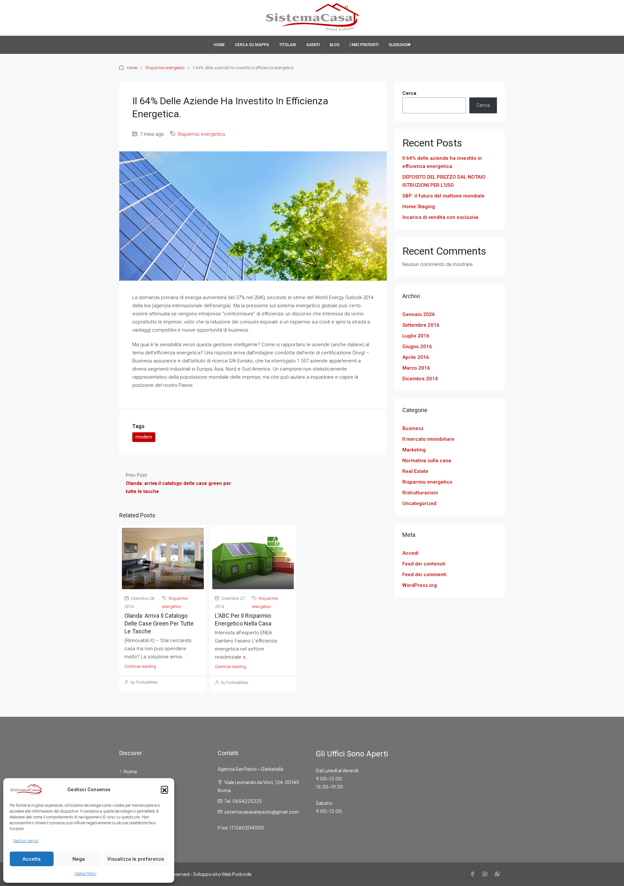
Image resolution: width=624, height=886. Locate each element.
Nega (78, 859)
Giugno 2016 (417, 346)
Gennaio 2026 (418, 314)
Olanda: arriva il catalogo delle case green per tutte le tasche (159, 623)
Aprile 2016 (415, 357)
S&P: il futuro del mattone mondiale (443, 196)
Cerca (409, 93)
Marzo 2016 (416, 368)
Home (219, 45)
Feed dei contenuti (424, 564)
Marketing (414, 450)
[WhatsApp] (498, 874)
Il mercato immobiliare (428, 439)
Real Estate (415, 471)
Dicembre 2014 (420, 379)
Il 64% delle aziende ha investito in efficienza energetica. (442, 162)
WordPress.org (419, 585)
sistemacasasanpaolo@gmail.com (261, 812)
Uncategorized (419, 503)
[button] (164, 789)
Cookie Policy (85, 873)
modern (144, 437)
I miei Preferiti (364, 45)
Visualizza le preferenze (135, 859)
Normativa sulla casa (426, 460)
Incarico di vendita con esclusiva (440, 217)
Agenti (313, 45)
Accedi (410, 553)
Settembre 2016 (420, 325)
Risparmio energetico (165, 67)
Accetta (31, 859)
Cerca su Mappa (252, 45)
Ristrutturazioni (420, 493)
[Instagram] (486, 874)
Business (412, 428)
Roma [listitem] (130, 771)
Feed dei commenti (424, 574)
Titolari (287, 45)
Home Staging (418, 206)
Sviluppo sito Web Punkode (222, 874)
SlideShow (399, 45)
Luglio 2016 (415, 336)
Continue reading (140, 666)
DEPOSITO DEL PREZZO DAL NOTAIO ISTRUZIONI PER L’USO (444, 181)
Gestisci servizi (25, 841)
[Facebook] (473, 874)
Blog (335, 45)
